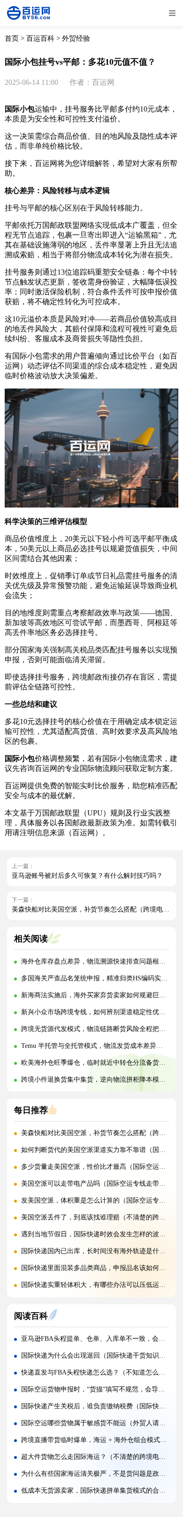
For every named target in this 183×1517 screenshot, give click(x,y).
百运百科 (40, 38)
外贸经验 (76, 38)
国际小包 (20, 109)
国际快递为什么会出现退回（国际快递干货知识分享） (100, 1355)
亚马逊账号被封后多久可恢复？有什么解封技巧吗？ (87, 875)
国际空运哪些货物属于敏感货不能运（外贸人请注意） (100, 1423)
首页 (12, 38)
